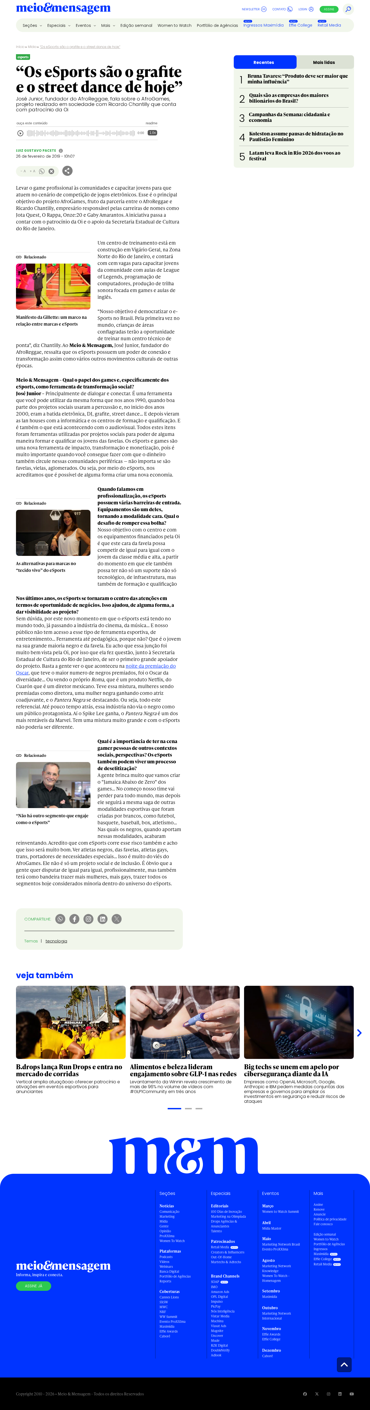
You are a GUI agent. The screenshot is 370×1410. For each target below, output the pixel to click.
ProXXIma (167, 1236)
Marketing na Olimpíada (228, 1216)
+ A (32, 171)
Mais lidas (324, 62)
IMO (214, 1287)
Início (20, 46)
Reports (165, 1281)
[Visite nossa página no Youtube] (352, 1393)
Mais (106, 25)
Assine (329, 9)
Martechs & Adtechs (226, 1262)
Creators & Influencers (227, 1252)
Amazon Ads (220, 1291)
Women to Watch (175, 25)
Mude (215, 1340)
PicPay (215, 1306)
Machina (217, 1321)
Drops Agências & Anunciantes (224, 1224)
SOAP (215, 1281)
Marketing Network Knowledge (276, 1268)
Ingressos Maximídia (264, 25)
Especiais (57, 25)
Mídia (32, 46)
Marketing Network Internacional (276, 1316)
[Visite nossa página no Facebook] (305, 1393)
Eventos (84, 25)
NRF (163, 1311)
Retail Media (329, 25)
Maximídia (167, 1326)
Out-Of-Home (221, 1257)
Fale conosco (323, 1224)
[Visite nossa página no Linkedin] (340, 1393)
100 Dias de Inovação (226, 1211)
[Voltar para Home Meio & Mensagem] (63, 9)
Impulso (217, 1301)
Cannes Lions (169, 1297)
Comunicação (169, 1211)
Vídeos (164, 1261)
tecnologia (56, 941)
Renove (319, 1209)
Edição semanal (136, 25)
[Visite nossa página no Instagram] (328, 1393)
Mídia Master (271, 1228)
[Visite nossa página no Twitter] (317, 1393)
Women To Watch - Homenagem (276, 1278)
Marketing (167, 1216)
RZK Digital (219, 1345)
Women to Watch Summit (280, 1211)
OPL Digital (219, 1296)
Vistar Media (220, 1316)
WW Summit (168, 1316)
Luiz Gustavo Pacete (36, 150)
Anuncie (320, 1214)
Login (302, 9)
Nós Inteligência (223, 1311)
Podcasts (166, 1257)
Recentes (264, 62)
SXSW (164, 1302)
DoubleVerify (220, 1350)
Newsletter (251, 9)
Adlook (216, 1355)
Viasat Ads (218, 1326)
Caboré (165, 1336)
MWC (164, 1307)
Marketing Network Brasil (281, 1244)
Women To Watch (172, 1241)
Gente (164, 1226)
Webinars (166, 1266)
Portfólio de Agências (217, 25)
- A (23, 171)
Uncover (217, 1335)
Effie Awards (169, 1331)
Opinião (165, 1231)
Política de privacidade (330, 1219)
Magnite (217, 1330)
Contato (279, 9)
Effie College (300, 25)
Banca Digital (169, 1271)
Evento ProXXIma (173, 1321)
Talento (216, 1231)
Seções (30, 25)
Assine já (33, 1286)
